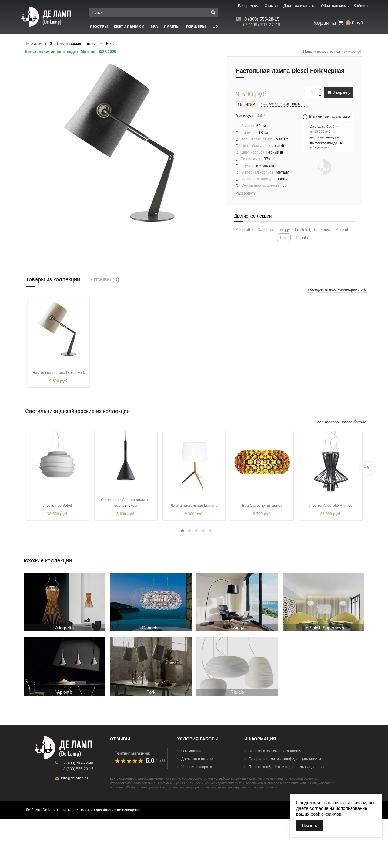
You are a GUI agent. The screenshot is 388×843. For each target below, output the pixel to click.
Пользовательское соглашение (276, 751)
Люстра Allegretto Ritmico (330, 505)
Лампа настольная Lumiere (194, 505)
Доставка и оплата (197, 759)
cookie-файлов (326, 814)
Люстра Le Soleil (57, 505)
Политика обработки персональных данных (286, 767)
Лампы (172, 26)
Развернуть (246, 193)
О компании (191, 751)
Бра (154, 26)
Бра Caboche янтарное (262, 505)
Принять (309, 825)
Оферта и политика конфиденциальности (285, 759)
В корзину (340, 92)
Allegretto (244, 229)
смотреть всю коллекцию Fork (337, 289)
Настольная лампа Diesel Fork (58, 373)
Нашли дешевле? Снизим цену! (332, 51)
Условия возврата (196, 767)
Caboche (265, 229)
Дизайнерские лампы (76, 43)
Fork (110, 43)
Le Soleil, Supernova (313, 229)
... (214, 26)
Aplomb (342, 229)
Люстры (99, 26)
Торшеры (196, 26)
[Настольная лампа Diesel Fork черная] (121, 142)
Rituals (302, 237)
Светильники (129, 26)
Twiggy (284, 229)
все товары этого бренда (341, 422)
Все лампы (36, 43)
